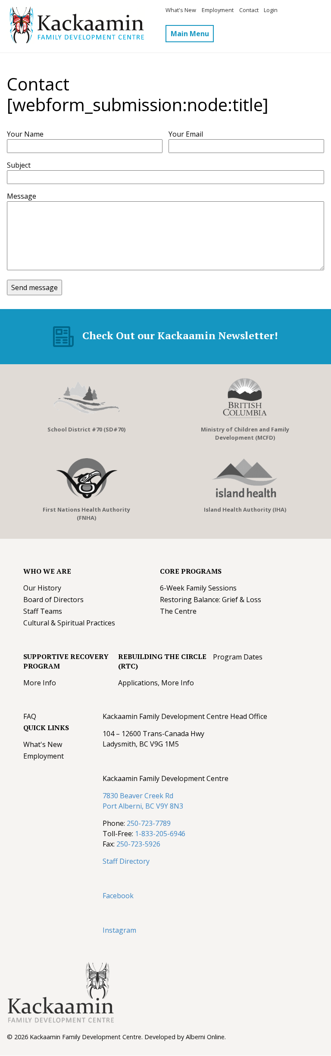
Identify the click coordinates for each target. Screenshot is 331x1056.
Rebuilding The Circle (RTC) (162, 661)
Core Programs (191, 571)
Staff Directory (126, 861)
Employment (218, 10)
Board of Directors (53, 599)
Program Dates (237, 657)
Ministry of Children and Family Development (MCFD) (245, 433)
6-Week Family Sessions (198, 588)
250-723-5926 (138, 844)
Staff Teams (42, 611)
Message (21, 196)
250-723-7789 (149, 823)
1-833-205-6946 (160, 833)
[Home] (86, 26)
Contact (249, 10)
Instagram (119, 930)
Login (271, 10)
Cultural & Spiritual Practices (69, 623)
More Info (39, 682)
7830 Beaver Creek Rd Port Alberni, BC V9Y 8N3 (143, 801)
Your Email (186, 134)
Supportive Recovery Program (66, 661)
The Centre (178, 611)
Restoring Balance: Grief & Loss (210, 599)
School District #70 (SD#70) (86, 429)
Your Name (25, 134)
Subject (19, 165)
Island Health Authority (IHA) (245, 509)
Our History (42, 588)
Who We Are (47, 571)
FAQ (29, 716)
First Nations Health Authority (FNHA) (86, 514)
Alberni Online (205, 1037)
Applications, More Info (156, 682)
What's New (181, 10)
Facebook (118, 895)
